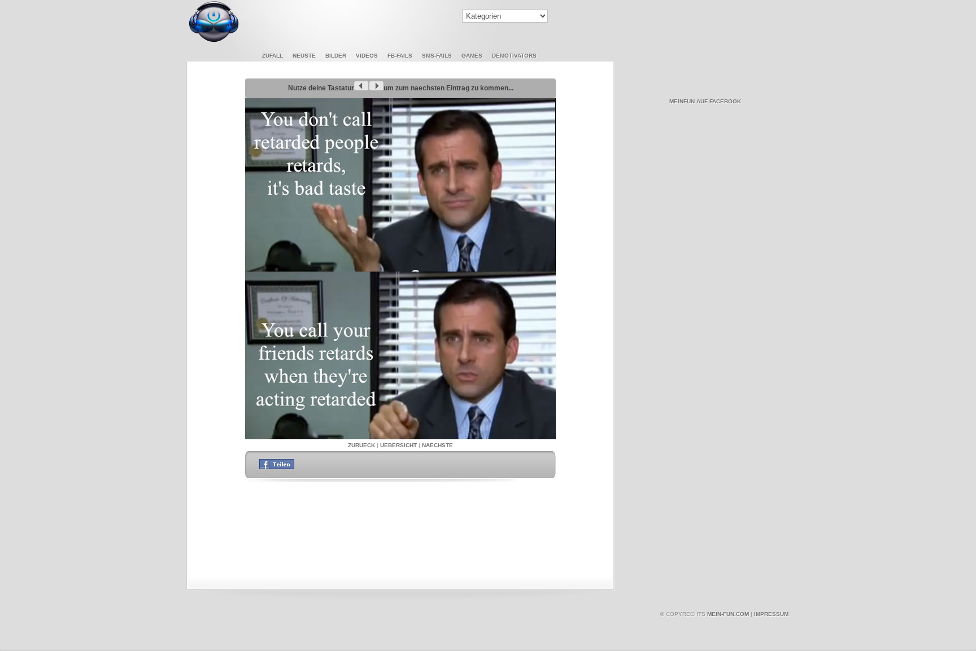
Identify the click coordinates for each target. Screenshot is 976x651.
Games (471, 56)
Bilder (335, 56)
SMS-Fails (437, 56)
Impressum (771, 614)
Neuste (304, 56)
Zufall (272, 56)
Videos (367, 56)
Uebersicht (398, 445)
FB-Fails (399, 56)
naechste (437, 445)
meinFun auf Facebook (705, 101)
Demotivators (514, 56)
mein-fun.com (728, 614)
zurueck (361, 445)
